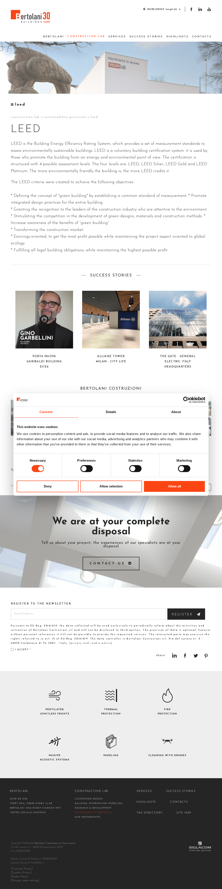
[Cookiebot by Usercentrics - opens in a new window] (186, 400)
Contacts (202, 37)
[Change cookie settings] (25, 880)
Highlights (177, 37)
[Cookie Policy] (19, 876)
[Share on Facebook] (185, 655)
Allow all (174, 486)
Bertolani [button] (53, 37)
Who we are (19, 799)
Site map (183, 813)
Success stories (146, 37)
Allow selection (111, 486)
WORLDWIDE (162, 9)
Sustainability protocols (65, 117)
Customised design (89, 799)
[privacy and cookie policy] (91, 643)
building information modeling (98, 803)
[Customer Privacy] (22, 869)
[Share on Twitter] (195, 655)
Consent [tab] (45, 412)
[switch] (86, 468)
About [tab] (176, 412)
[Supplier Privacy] (21, 872)
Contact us (107, 563)
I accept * (23, 650)
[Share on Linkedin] (174, 655)
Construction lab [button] (86, 36)
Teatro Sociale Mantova (28, 813)
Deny (48, 486)
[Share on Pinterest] (206, 655)
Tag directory (149, 813)
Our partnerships (87, 817)
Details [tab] (111, 412)
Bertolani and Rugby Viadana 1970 (35, 808)
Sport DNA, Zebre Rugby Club (31, 803)
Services (117, 37)
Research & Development (93, 808)
